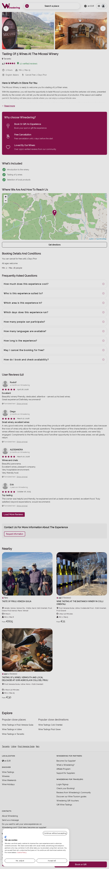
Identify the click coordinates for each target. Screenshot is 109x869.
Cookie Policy (21, 852)
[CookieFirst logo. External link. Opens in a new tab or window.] (6, 837)
